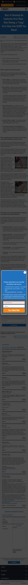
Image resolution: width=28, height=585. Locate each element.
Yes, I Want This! (14, 310)
